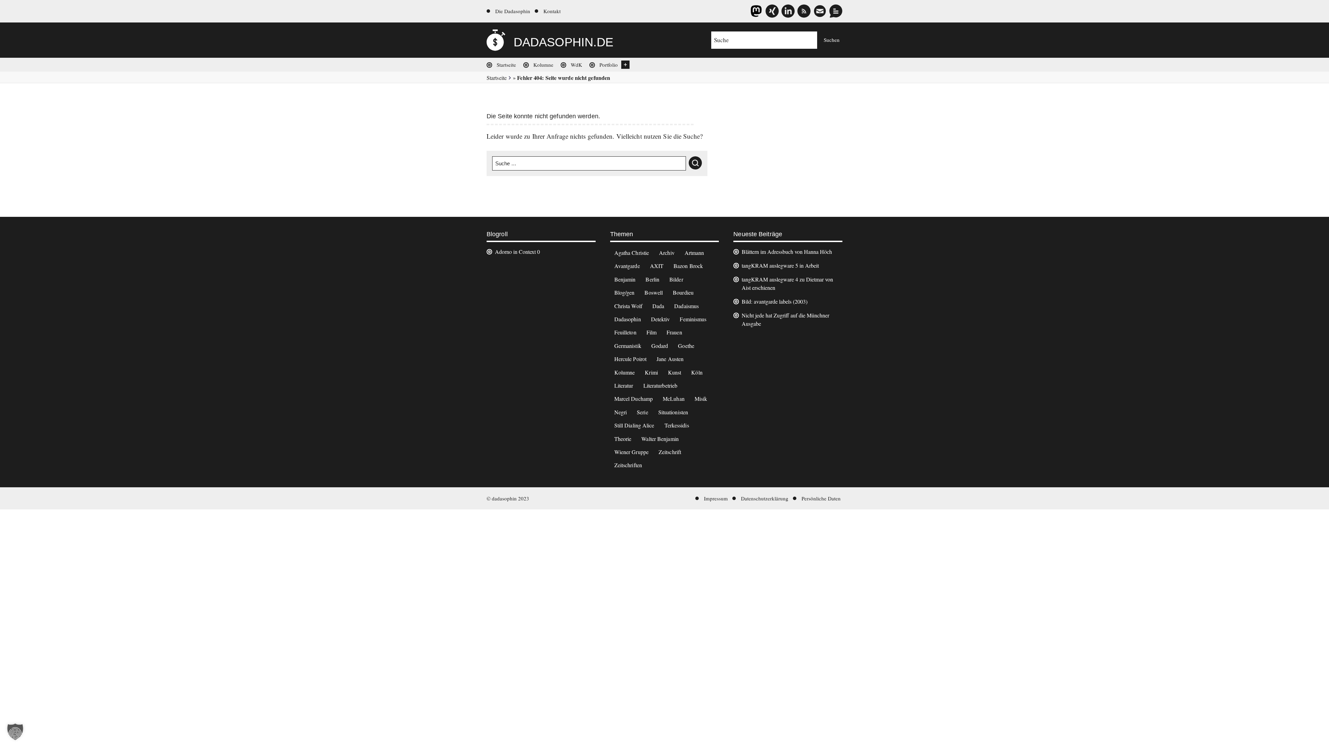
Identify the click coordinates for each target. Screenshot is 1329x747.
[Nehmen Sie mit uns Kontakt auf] (835, 11)
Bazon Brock (688, 265)
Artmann (694, 252)
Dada (658, 306)
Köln (696, 372)
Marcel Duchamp (633, 398)
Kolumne (543, 64)
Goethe (686, 345)
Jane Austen (670, 358)
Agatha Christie (631, 252)
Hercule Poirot (630, 358)
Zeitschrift (670, 451)
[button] (15, 732)
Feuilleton (625, 332)
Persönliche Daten (821, 498)
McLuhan (674, 398)
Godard (659, 345)
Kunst (674, 372)
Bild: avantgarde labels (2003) (774, 301)
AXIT (656, 265)
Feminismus (693, 319)
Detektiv (660, 319)
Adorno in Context (515, 251)
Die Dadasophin (512, 11)
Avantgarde (627, 265)
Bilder (676, 279)
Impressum (716, 498)
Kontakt (552, 11)
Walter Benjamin (660, 438)
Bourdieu (683, 292)
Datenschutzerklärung (764, 498)
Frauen (674, 332)
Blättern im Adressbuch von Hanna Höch (787, 251)
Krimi (651, 372)
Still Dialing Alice (634, 425)
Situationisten (673, 412)
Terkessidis (676, 425)
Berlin (652, 279)
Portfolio (608, 64)
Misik (701, 398)
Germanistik (627, 345)
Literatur (623, 385)
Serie (642, 412)
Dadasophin (627, 319)
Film (652, 332)
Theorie (623, 438)
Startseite (506, 64)
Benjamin (625, 279)
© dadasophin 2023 (508, 498)
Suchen (832, 39)
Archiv (667, 252)
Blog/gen (624, 292)
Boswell (653, 292)
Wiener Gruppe (631, 451)
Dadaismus (686, 306)
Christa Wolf (628, 306)
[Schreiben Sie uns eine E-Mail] (819, 11)
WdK (576, 64)
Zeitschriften (628, 465)
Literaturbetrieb (660, 385)
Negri (620, 412)
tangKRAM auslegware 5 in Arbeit (780, 265)
